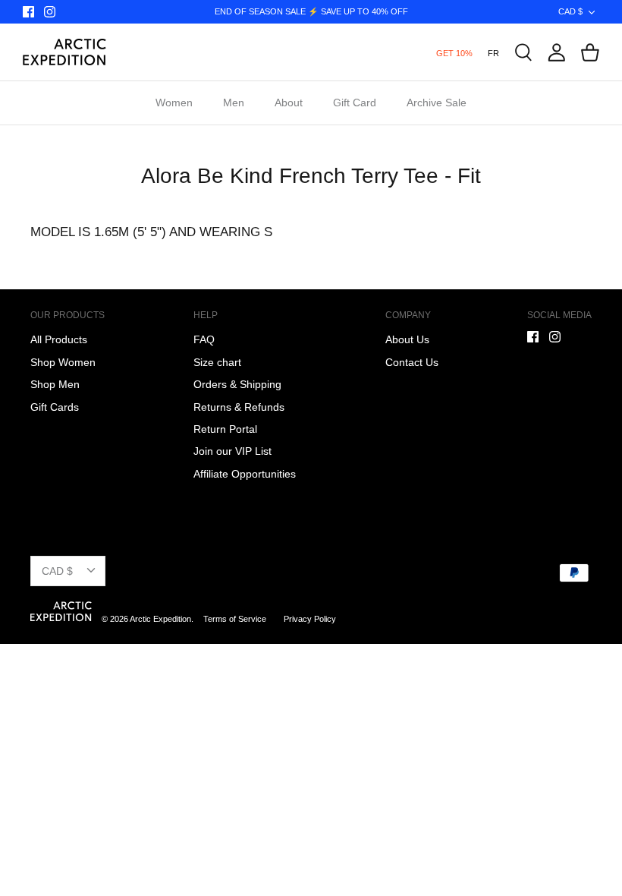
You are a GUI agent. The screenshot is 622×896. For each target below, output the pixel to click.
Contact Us (411, 362)
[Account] (557, 52)
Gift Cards (54, 407)
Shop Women (63, 362)
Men (233, 102)
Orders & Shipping (237, 384)
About (289, 102)
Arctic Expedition (160, 618)
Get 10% (454, 53)
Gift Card (354, 102)
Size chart (217, 362)
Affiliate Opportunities (244, 474)
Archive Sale (436, 102)
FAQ (204, 339)
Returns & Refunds (238, 407)
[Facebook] (28, 11)
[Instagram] (49, 11)
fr (493, 53)
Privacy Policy (310, 618)
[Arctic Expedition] (64, 52)
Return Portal (225, 429)
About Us (407, 339)
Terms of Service (236, 618)
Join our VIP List (232, 451)
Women (174, 102)
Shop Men (55, 384)
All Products (58, 339)
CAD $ (570, 11)
